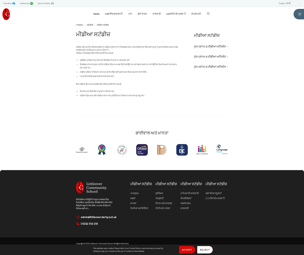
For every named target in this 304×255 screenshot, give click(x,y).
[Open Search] (208, 13)
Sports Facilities (44, 3)
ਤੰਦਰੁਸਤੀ (159, 198)
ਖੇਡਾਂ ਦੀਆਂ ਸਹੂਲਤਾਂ (214, 193)
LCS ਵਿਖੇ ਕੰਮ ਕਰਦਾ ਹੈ (176, 14)
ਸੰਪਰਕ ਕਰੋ (196, 14)
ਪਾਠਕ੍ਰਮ (79, 25)
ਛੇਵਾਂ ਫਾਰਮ (142, 14)
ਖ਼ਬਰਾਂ (132, 198)
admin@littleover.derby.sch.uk (98, 217)
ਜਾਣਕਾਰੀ (157, 14)
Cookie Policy (134, 248)
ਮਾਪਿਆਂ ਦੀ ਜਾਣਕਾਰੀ (189, 193)
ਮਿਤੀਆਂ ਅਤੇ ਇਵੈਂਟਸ (139, 208)
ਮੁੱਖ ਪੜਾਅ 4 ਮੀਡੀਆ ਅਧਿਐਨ (210, 56)
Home (96, 14)
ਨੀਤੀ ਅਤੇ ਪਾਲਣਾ (162, 208)
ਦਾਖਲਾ (133, 203)
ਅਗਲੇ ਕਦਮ (185, 203)
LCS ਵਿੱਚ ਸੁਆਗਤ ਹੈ (114, 14)
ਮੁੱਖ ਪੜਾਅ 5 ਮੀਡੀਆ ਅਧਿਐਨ (210, 67)
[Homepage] (5, 14)
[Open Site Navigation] (299, 14)
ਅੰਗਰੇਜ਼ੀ (90, 25)
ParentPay (7, 3)
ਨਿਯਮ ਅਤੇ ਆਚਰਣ (163, 203)
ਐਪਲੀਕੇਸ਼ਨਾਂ (186, 198)
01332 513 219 (89, 224)
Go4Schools (24, 3)
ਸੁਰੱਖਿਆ (159, 193)
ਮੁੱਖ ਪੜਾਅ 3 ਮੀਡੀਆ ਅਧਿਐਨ (210, 46)
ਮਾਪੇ (130, 14)
